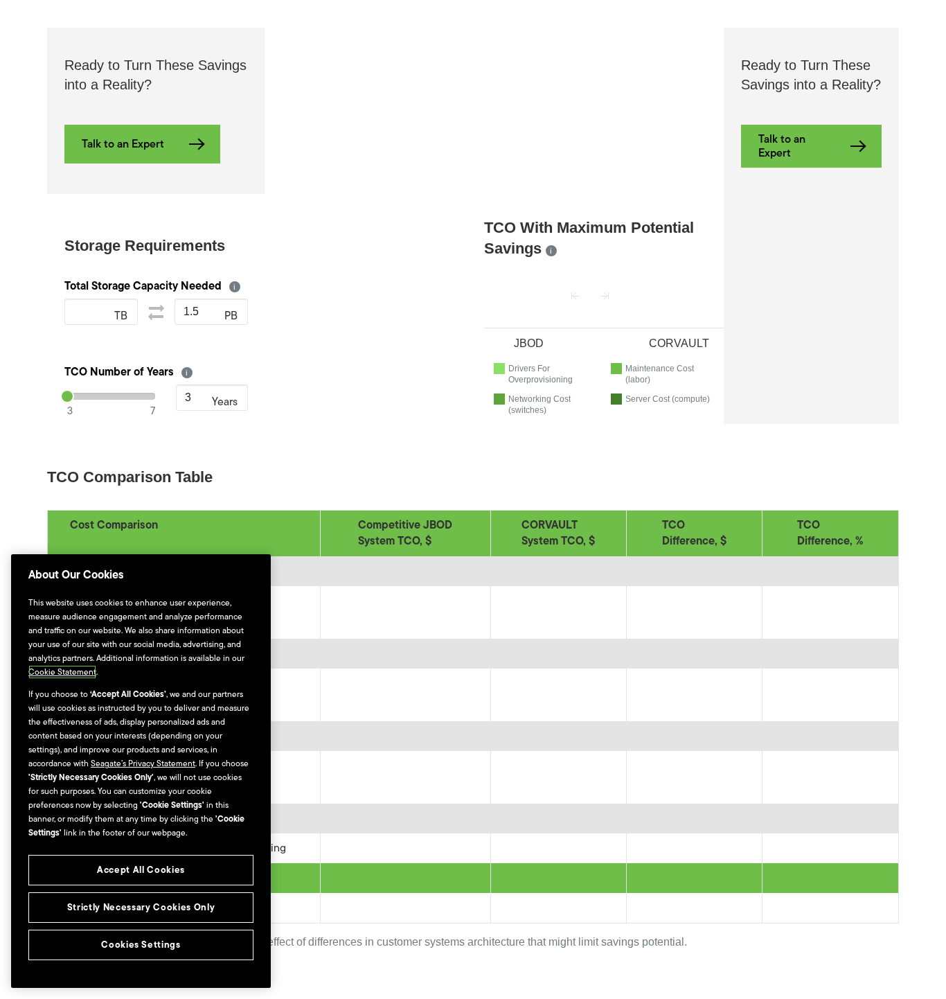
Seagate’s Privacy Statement (143, 763)
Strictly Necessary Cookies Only (141, 907)
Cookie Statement (62, 672)
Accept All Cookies (141, 870)
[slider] (67, 396)
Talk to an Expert (123, 144)
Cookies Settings (141, 944)
